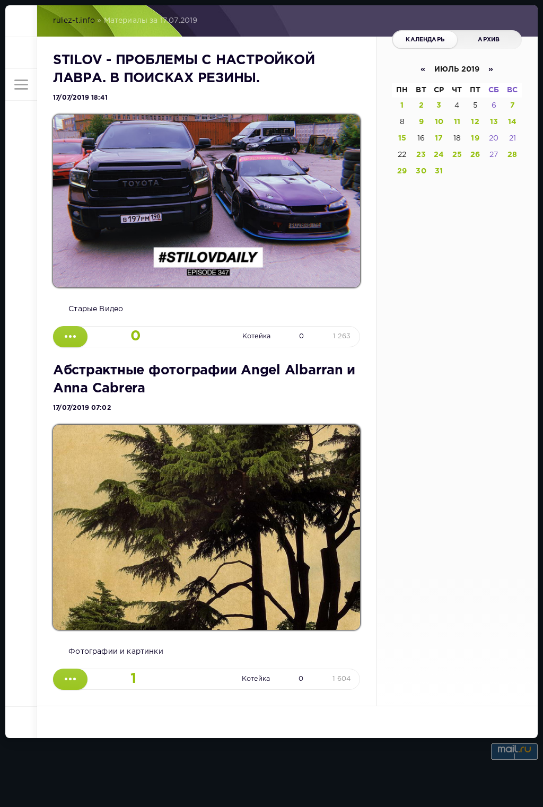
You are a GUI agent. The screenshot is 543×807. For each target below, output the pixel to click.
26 (475, 155)
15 (402, 138)
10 (439, 122)
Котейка (256, 336)
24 (439, 155)
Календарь (425, 39)
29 (402, 171)
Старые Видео (95, 309)
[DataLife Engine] (21, 21)
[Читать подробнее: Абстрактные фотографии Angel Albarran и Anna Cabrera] (70, 679)
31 (439, 171)
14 (512, 122)
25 (457, 155)
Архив (489, 39)
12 (475, 122)
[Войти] (21, 53)
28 (512, 155)
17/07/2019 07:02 (82, 408)
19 (475, 138)
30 (421, 171)
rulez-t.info (74, 20)
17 (439, 138)
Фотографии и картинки (115, 651)
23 (421, 155)
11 (457, 122)
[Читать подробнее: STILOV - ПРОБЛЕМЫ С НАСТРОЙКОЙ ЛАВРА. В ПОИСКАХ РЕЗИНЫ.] (70, 336)
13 (494, 122)
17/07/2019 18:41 (80, 98)
